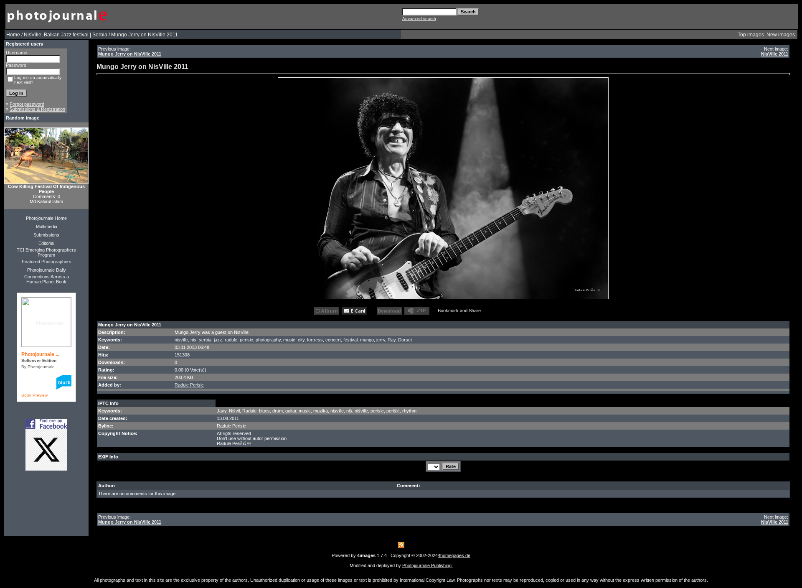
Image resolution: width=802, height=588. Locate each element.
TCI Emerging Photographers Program (46, 252)
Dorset (405, 339)
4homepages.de (454, 555)
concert (333, 339)
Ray (392, 339)
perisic (246, 339)
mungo (367, 339)
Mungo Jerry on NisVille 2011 (129, 53)
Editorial (46, 243)
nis (193, 339)
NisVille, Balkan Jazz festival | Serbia (65, 35)
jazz (218, 339)
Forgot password (27, 104)
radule (231, 339)
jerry (380, 339)
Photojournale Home (46, 218)
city (301, 339)
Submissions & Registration (37, 109)
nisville (181, 339)
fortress (315, 339)
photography (268, 339)
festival (350, 339)
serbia (205, 339)
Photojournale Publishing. (427, 565)
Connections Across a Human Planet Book (46, 279)
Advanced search (419, 18)
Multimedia (46, 226)
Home (13, 35)
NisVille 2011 (774, 53)
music (289, 339)
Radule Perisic (189, 384)
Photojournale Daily (46, 269)
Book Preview (34, 395)
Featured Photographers (46, 261)
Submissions (46, 234)
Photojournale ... (40, 354)
